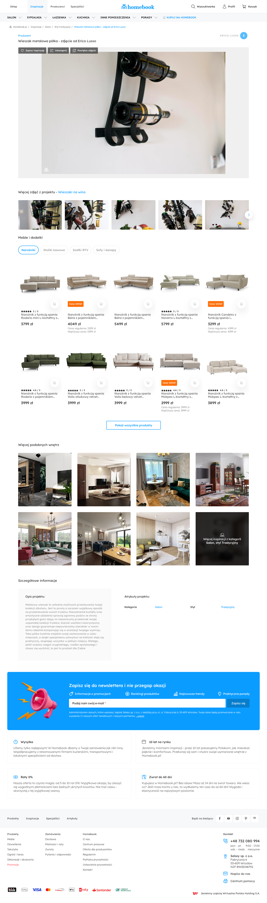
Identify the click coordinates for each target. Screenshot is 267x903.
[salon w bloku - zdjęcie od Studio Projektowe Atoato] (163, 539)
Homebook (90, 834)
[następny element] (249, 215)
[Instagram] (237, 818)
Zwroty (49, 849)
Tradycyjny (227, 607)
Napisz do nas (240, 874)
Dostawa (50, 839)
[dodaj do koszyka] (54, 304)
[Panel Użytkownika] (228, 6)
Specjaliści (77, 6)
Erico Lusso (229, 35)
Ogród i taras (15, 854)
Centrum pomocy (242, 881)
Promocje (13, 864)
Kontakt (87, 869)
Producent (24, 35)
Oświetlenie (14, 844)
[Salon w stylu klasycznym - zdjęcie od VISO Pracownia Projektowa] (45, 539)
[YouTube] (228, 818)
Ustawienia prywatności (97, 864)
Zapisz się (238, 703)
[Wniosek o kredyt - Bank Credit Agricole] (123, 889)
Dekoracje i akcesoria (20, 859)
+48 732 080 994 (245, 841)
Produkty (13, 818)
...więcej (140, 715)
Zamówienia (52, 834)
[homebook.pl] (138, 6)
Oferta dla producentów (97, 849)
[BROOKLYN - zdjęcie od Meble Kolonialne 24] (222, 479)
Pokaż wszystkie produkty (133, 425)
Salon (158, 607)
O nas (86, 839)
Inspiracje (36, 6)
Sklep (13, 6)
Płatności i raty (54, 844)
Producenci (57, 6)
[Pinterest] (246, 818)
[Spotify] (254, 818)
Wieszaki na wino (72, 192)
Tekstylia (12, 849)
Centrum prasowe (93, 844)
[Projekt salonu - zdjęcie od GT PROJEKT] (104, 539)
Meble (11, 839)
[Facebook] (219, 818)
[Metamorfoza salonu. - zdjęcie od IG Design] (163, 479)
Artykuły (72, 818)
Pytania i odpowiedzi (58, 854)
